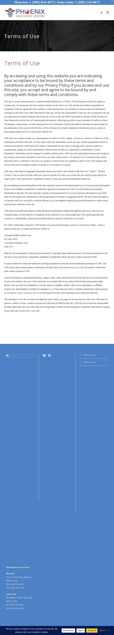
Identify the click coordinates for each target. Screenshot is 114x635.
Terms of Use (89, 362)
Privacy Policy (90, 355)
